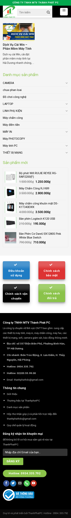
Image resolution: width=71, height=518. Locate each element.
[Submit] (48, 12)
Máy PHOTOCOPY (14, 138)
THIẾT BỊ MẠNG (13, 152)
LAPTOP (8, 104)
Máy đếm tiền (11, 124)
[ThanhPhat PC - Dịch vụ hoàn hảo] (9, 12)
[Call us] (27, 483)
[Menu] (64, 11)
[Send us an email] (20, 483)
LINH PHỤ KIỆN (12, 111)
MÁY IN (7, 131)
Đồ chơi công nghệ (14, 97)
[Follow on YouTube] (33, 483)
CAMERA (8, 83)
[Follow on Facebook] (6, 483)
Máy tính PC (10, 145)
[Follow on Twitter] (13, 483)
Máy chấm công (13, 118)
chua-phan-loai (12, 90)
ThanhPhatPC (35, 513)
